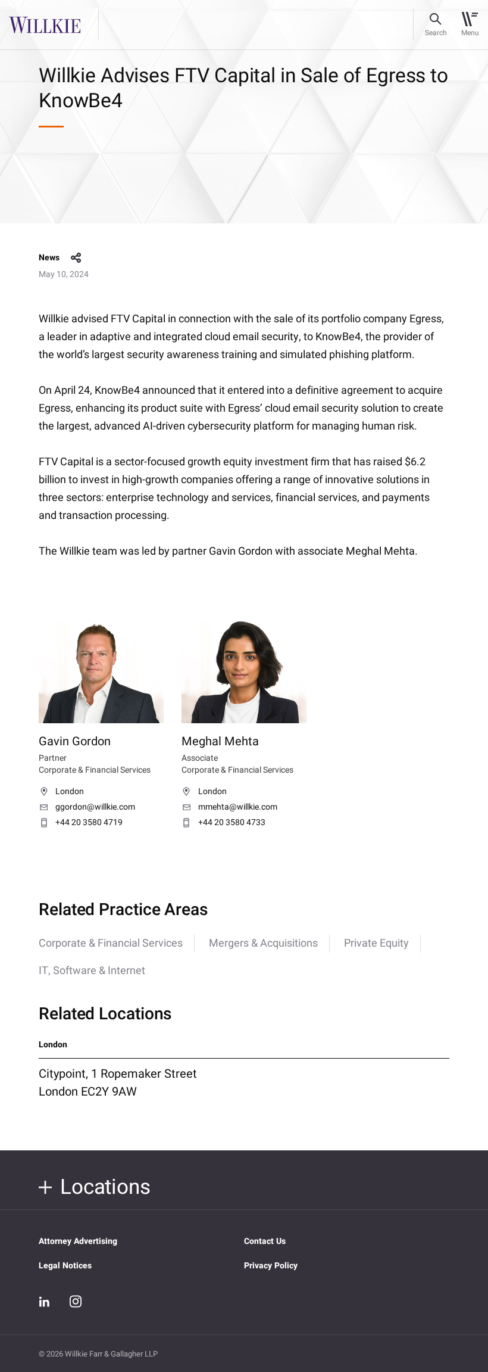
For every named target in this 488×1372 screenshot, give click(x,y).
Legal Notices (65, 1265)
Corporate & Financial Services (111, 943)
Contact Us (265, 1241)
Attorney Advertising (78, 1241)
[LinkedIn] (45, 1302)
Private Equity (376, 943)
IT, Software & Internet (92, 971)
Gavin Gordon (75, 741)
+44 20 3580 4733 (231, 823)
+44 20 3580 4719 (89, 823)
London (69, 792)
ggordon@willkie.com (95, 807)
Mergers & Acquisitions (263, 943)
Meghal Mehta (220, 741)
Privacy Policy (271, 1265)
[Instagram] (76, 1301)
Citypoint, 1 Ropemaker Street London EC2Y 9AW (118, 1082)
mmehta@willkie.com (237, 807)
